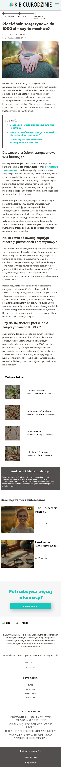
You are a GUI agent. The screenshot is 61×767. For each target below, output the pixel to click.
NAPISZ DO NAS (30, 606)
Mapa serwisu (30, 757)
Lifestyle (22, 16)
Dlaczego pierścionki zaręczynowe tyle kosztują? (32, 126)
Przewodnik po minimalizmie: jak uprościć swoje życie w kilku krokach (40, 433)
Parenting (30, 697)
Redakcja (30, 662)
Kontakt (30, 667)
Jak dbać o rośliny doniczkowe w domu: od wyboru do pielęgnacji (39, 392)
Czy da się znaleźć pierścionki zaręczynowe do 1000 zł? (26, 141)
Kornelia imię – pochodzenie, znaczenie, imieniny (30, 725)
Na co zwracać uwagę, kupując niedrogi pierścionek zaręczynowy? (32, 133)
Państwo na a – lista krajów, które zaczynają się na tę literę (30, 718)
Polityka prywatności (30, 751)
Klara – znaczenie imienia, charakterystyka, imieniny (46, 509)
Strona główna (8, 16)
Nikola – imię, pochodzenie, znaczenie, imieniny (30, 731)
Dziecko (30, 689)
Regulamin (30, 762)
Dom (30, 685)
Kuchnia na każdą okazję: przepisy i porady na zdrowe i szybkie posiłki (41, 413)
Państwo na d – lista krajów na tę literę (46, 544)
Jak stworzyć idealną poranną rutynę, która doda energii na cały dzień (40, 454)
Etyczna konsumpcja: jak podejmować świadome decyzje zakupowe (30, 736)
